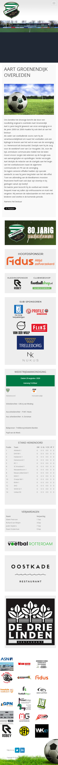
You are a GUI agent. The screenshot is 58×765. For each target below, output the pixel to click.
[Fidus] (30, 259)
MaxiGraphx (10, 761)
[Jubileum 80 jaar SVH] (30, 233)
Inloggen (18, 761)
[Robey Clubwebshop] (30, 283)
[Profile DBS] (36, 311)
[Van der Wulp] (21, 328)
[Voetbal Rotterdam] (30, 543)
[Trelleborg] (30, 342)
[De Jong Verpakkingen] (19, 311)
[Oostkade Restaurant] (30, 573)
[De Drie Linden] (30, 622)
